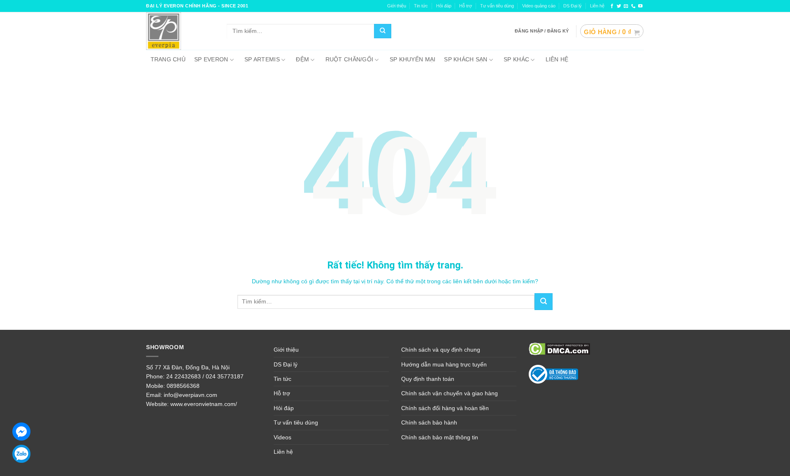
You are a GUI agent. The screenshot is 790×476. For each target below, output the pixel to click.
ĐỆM (302, 59)
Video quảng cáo (538, 5)
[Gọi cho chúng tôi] (633, 6)
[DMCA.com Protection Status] (559, 348)
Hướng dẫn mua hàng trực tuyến (444, 364)
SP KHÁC (516, 59)
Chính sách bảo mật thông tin (439, 437)
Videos (282, 437)
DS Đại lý (572, 5)
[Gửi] (382, 31)
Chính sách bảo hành (429, 422)
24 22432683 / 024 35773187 (205, 376)
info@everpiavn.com (190, 395)
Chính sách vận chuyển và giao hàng (449, 393)
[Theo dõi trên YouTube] (640, 6)
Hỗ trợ (465, 5)
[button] (611, 31)
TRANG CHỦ (168, 59)
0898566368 (183, 386)
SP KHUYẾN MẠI (413, 59)
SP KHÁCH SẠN (465, 59)
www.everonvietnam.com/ (203, 404)
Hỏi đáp (443, 5)
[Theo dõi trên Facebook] (612, 6)
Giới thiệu (286, 349)
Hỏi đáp (284, 408)
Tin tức (421, 5)
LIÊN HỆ (557, 59)
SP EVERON (211, 59)
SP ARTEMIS (262, 59)
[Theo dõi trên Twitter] (619, 6)
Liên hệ (597, 5)
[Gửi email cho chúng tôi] (626, 6)
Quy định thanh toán (427, 379)
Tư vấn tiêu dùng (497, 5)
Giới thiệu (396, 5)
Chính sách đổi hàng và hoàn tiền (445, 408)
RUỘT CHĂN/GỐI (349, 59)
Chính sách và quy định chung (440, 349)
